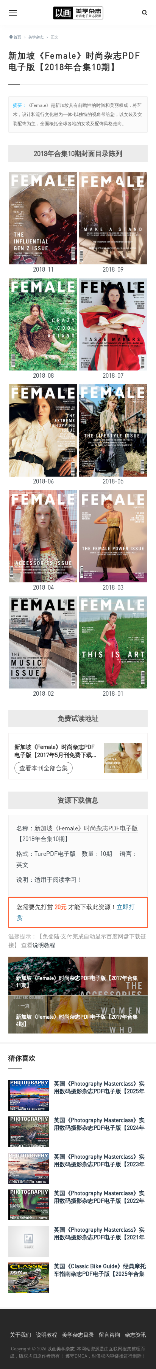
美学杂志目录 (78, 1334)
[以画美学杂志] (78, 12)
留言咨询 (109, 1334)
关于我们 (20, 1334)
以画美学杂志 (61, 1349)
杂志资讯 (135, 1334)
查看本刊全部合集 (43, 768)
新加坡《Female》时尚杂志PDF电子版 (86, 828)
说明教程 (44, 944)
